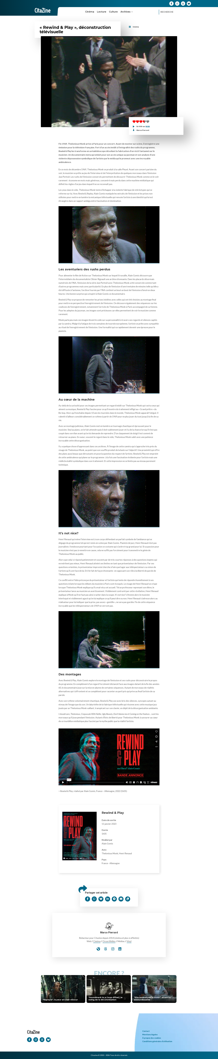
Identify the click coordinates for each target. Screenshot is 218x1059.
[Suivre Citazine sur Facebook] (171, 3)
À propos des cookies (151, 1038)
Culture (113, 11)
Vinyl (129, 941)
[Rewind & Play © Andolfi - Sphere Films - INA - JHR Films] (109, 234)
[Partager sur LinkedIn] (107, 899)
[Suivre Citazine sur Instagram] (177, 3)
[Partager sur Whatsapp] (94, 899)
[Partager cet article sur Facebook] (87, 899)
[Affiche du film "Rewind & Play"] (79, 859)
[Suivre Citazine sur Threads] (183, 3)
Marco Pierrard (143, 130)
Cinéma (89, 11)
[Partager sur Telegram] (114, 899)
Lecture (101, 11)
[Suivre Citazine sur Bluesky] (189, 3)
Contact (146, 1031)
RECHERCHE (166, 12)
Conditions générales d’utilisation (157, 1041)
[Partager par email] (121, 899)
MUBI (148, 126)
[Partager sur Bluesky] (100, 899)
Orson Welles (109, 941)
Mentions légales (150, 1034)
